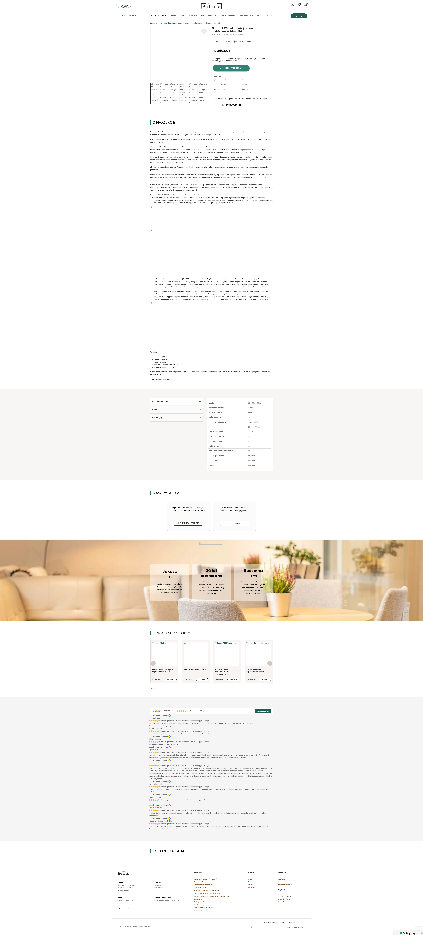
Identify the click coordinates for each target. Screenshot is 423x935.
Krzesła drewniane (209, 16)
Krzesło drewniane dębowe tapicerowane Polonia (257, 670)
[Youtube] (128, 908)
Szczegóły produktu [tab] (163, 401)
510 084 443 (158, 888)
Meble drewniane (158, 16)
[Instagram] (132, 908)
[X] (124, 908)
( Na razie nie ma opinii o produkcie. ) (233, 35)
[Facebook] (119, 908)
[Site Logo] (211, 5)
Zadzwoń (124, 5)
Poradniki (121, 16)
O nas (269, 16)
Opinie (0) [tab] (157, 418)
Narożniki (174, 16)
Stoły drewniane (189, 16)
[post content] (164, 654)
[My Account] (292, 5)
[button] (299, 15)
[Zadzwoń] (117, 6)
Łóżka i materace (228, 16)
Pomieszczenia (246, 16)
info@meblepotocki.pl (126, 900)
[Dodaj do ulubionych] (204, 31)
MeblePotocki (155, 23)
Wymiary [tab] (156, 410)
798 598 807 (126, 7)
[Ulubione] (299, 5)
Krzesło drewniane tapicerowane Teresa (192, 670)
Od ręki (260, 16)
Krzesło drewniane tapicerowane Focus (223, 670)
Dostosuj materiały (233, 68)
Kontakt (132, 16)
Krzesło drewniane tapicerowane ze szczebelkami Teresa (160, 671)
